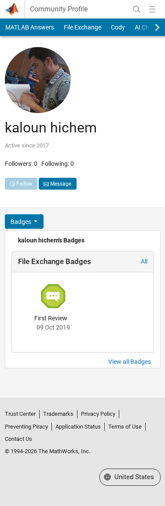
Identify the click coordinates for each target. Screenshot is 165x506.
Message (60, 184)
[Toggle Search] (136, 9)
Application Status (78, 426)
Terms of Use (125, 426)
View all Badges (129, 361)
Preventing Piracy (26, 426)
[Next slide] (150, 27)
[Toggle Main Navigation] (152, 9)
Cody (118, 27)
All (144, 261)
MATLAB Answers (29, 27)
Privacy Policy (98, 414)
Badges (22, 221)
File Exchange (82, 27)
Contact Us (18, 439)
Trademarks (58, 414)
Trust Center (20, 414)
